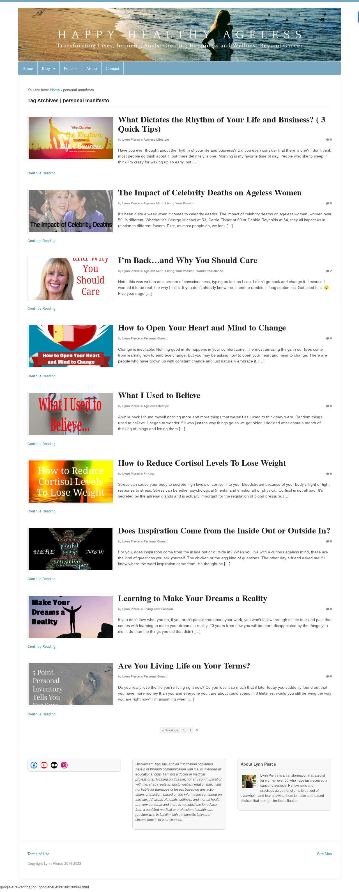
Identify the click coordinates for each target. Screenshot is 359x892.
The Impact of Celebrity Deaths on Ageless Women (210, 192)
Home (27, 68)
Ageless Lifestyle (156, 139)
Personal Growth (156, 338)
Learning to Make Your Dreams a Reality (192, 598)
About (91, 68)
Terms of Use (38, 853)
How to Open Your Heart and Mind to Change (202, 327)
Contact (112, 68)
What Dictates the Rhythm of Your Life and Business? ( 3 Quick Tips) (221, 123)
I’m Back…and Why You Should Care (187, 260)
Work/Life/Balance (209, 271)
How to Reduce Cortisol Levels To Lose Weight (202, 462)
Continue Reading (41, 172)
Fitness (149, 473)
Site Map (324, 853)
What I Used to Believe (159, 395)
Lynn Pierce (131, 139)
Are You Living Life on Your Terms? (184, 665)
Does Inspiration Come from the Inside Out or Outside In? (224, 530)
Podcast (70, 68)
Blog (46, 68)
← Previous (170, 730)
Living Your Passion (180, 203)
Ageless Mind (154, 203)
